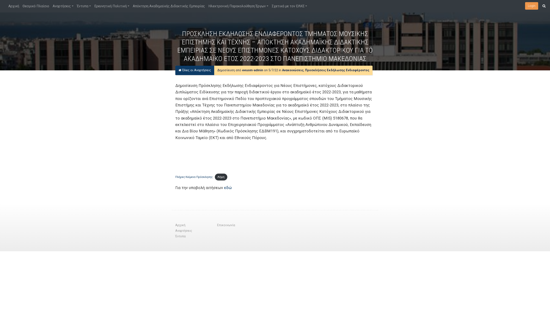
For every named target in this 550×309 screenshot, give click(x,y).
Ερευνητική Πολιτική (110, 6)
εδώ (228, 187)
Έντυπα (82, 6)
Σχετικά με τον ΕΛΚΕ (288, 6)
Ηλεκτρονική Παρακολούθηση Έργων (237, 6)
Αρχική (13, 6)
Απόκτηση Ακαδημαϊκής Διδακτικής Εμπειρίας (169, 6)
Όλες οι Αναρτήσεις (196, 70)
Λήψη (221, 177)
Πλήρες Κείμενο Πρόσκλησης (194, 177)
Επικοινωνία (226, 225)
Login (531, 6)
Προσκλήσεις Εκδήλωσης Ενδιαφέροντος (337, 70)
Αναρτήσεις (62, 6)
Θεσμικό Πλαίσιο (36, 6)
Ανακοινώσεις (293, 70)
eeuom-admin (252, 70)
